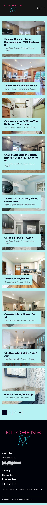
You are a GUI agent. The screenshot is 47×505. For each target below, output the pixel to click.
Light (7, 89)
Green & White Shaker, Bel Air (19, 316)
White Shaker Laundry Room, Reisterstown (21, 200)
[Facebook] (4, 484)
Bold (6, 48)
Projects (24, 48)
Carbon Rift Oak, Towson (18, 237)
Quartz (20, 89)
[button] (43, 7)
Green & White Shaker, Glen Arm (20, 354)
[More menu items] (41, 489)
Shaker (31, 48)
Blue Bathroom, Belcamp (18, 394)
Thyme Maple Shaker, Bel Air (20, 85)
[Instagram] (14, 484)
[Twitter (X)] (9, 484)
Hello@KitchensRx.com (11, 462)
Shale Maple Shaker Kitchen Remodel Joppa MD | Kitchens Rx (21, 157)
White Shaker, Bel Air (16, 278)
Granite (17, 48)
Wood (7, 50)
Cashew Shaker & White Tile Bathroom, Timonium (21, 123)
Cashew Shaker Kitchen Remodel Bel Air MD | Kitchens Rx (21, 42)
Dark (11, 48)
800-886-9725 (8, 457)
